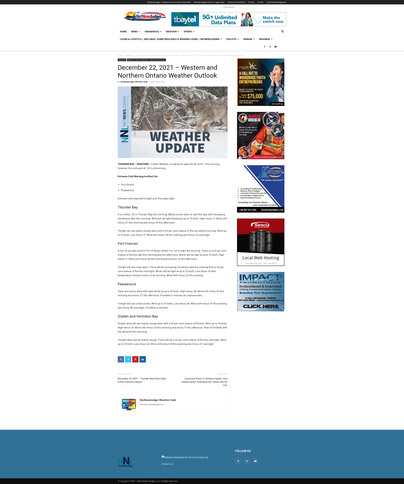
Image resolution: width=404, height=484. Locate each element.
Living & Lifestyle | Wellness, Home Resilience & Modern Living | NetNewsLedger (169, 39)
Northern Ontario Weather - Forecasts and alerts (158, 55)
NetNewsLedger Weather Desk (134, 81)
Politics (231, 39)
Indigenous (152, 31)
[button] (282, 31)
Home (123, 31)
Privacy (251, 2)
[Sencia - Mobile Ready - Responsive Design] (260, 242)
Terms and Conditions (236, 2)
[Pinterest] (135, 359)
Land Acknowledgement (276, 2)
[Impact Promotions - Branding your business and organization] (260, 291)
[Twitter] (270, 46)
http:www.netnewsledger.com (152, 404)
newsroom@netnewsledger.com (191, 463)
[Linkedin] (143, 359)
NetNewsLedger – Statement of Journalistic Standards (169, 2)
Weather (171, 31)
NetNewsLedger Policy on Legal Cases (209, 2)
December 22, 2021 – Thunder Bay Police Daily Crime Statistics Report (142, 380)
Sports (188, 31)
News (134, 31)
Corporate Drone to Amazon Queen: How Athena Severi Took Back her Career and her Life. (204, 382)
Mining (248, 39)
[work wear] (260, 135)
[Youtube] (275, 46)
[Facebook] (264, 46)
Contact (260, 2)
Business (264, 39)
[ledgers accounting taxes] (260, 189)
